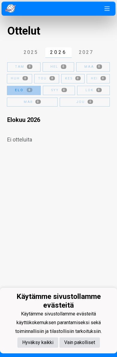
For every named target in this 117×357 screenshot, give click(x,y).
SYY (58, 90)
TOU (45, 78)
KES (72, 78)
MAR (31, 102)
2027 (86, 52)
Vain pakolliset (79, 342)
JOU (83, 102)
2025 (31, 52)
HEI (97, 78)
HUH (18, 78)
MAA (92, 67)
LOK (93, 90)
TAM (23, 67)
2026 (58, 52)
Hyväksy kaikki (37, 342)
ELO (23, 90)
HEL (57, 67)
